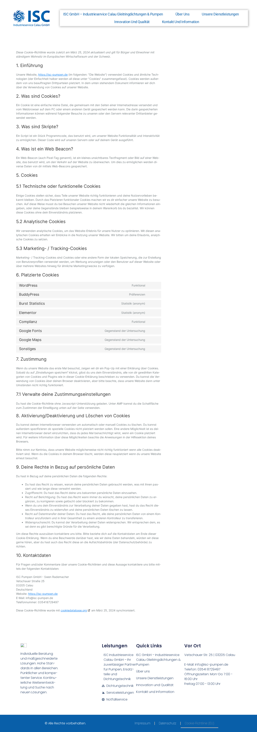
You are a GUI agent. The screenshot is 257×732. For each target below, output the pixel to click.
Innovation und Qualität (132, 22)
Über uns (182, 14)
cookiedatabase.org (74, 610)
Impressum (142, 723)
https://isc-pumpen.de (53, 74)
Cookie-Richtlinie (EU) (199, 723)
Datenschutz (167, 723)
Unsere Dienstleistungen (220, 14)
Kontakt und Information (180, 22)
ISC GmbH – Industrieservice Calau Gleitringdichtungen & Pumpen (113, 14)
